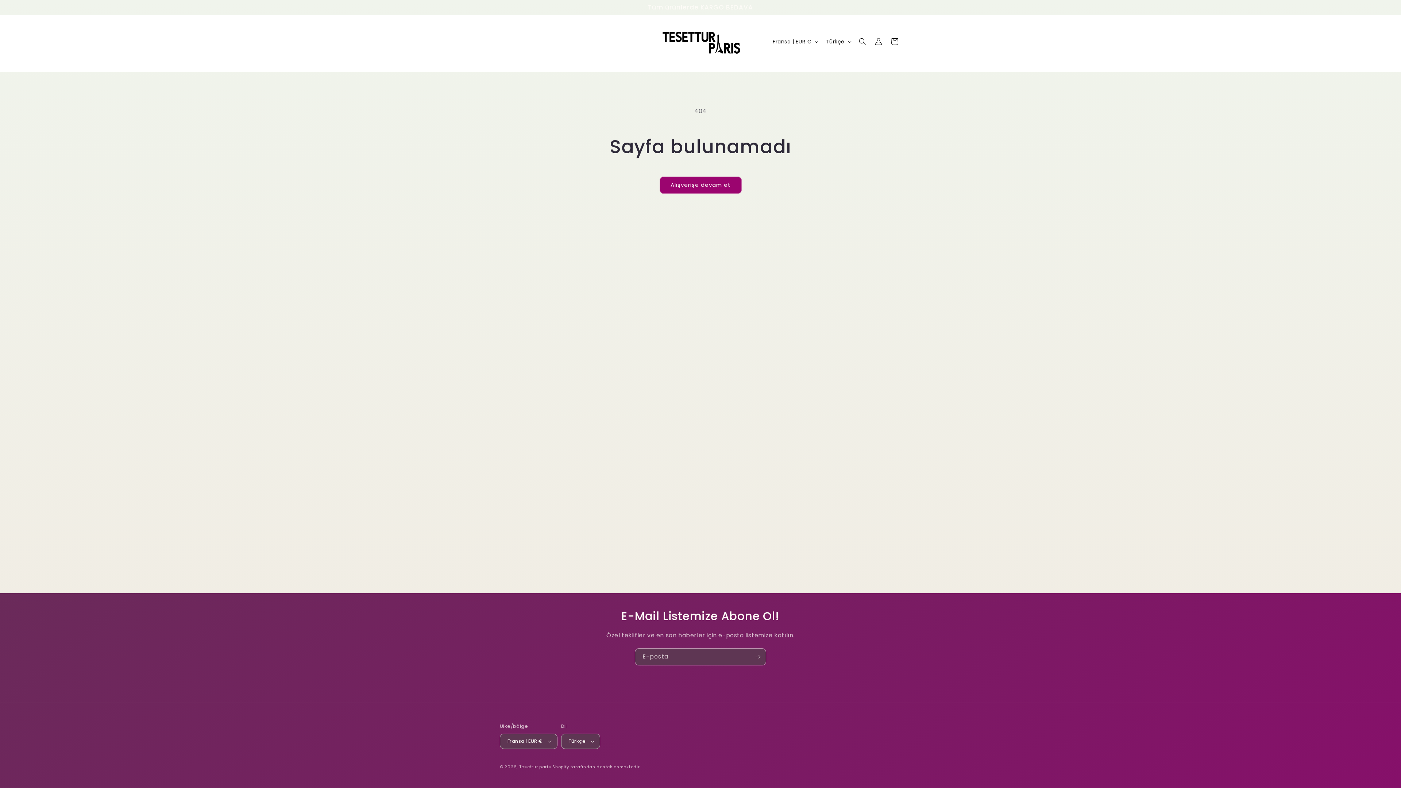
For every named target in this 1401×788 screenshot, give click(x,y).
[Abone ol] (758, 656)
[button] (862, 42)
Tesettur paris (535, 767)
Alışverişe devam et (701, 185)
